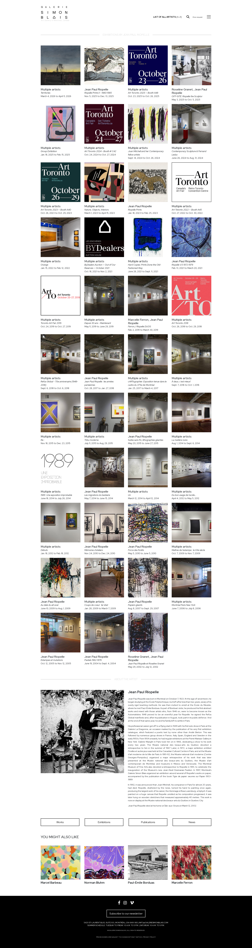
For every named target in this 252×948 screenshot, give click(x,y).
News (192, 822)
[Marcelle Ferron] (191, 863)
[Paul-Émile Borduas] (148, 863)
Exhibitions (104, 822)
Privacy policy (149, 937)
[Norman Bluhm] (104, 863)
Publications (148, 822)
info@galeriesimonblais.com (153, 922)
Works (60, 822)
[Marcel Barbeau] (60, 863)
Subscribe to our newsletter (126, 913)
